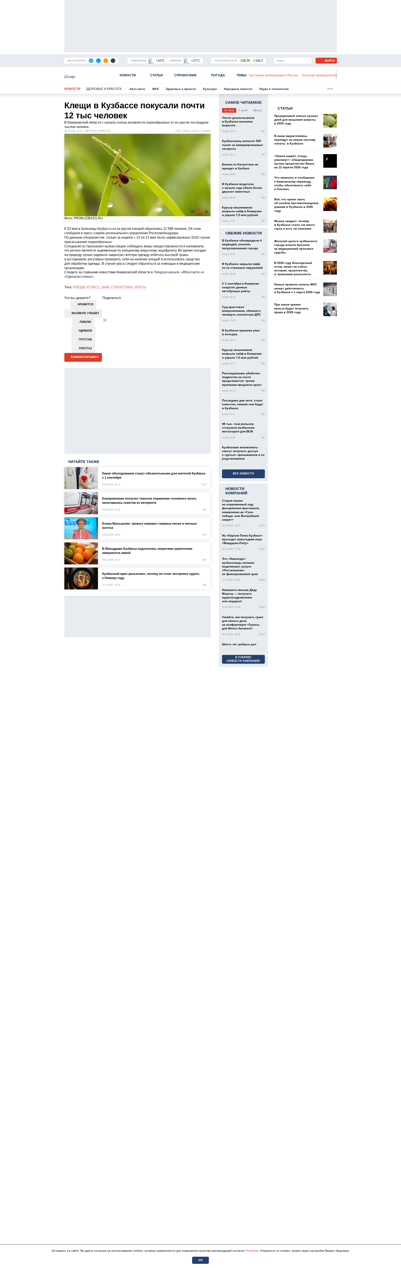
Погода (218, 75)
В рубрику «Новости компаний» (243, 659)
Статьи (156, 75)
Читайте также (83, 462)
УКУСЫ (140, 287)
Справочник (185, 75)
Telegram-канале (166, 272)
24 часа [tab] (229, 110)
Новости (128, 75)
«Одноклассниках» (79, 276)
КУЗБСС (93, 287)
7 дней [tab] (243, 110)
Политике (252, 1250)
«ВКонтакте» (191, 272)
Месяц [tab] (258, 110)
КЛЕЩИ (79, 287)
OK (200, 1260)
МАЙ (105, 287)
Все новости (243, 473)
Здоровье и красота (104, 89)
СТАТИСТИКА (122, 287)
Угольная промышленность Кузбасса (280, 75)
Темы (241, 75)
